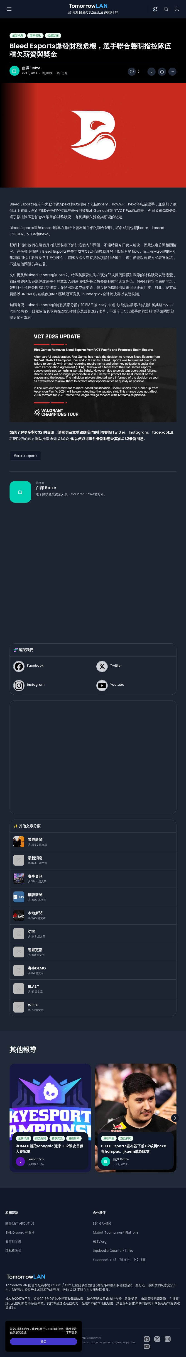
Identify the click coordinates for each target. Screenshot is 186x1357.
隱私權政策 (13, 1250)
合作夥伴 (99, 1212)
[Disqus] (93, 568)
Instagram (138, 432)
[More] (172, 72)
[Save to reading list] (151, 72)
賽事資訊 (35, 35)
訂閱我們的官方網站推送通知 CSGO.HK (42, 438)
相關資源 (11, 1212)
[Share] (162, 72)
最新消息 (17, 35)
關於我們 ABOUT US (19, 1223)
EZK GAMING (102, 1223)
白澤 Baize (31, 68)
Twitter (118, 432)
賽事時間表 (13, 1241)
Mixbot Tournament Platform (116, 1232)
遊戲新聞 (53, 35)
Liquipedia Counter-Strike (113, 1250)
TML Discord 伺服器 (20, 1232)
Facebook (161, 432)
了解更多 (71, 1332)
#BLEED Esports (25, 456)
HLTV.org (99, 1241)
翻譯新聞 (40, 1138)
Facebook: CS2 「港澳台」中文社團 (119, 1259)
